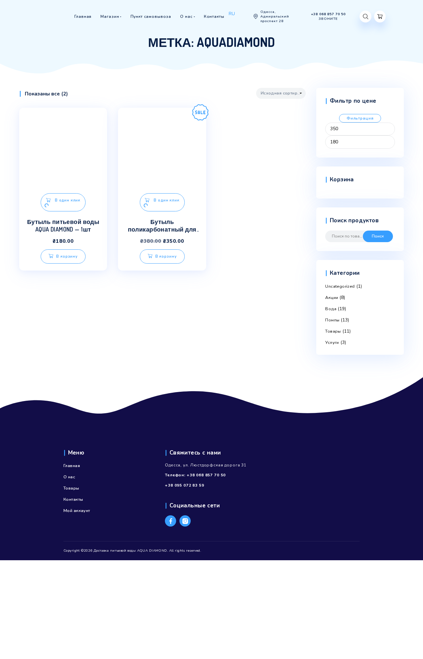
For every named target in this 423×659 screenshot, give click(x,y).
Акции (331, 298)
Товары (333, 331)
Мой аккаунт (76, 511)
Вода (330, 309)
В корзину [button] (67, 256)
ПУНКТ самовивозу (178, 29)
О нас (69, 477)
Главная (71, 466)
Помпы (332, 320)
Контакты (73, 499)
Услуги (332, 343)
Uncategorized (340, 286)
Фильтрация (360, 118)
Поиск (378, 236)
